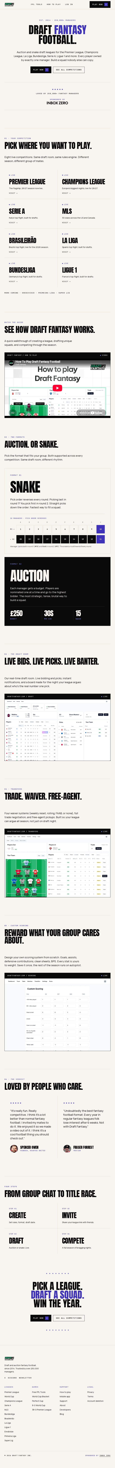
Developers (65, 1409)
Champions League (13, 1401)
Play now (97, 4)
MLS (6, 1409)
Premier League (11, 1392)
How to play (54, 4)
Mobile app (65, 1396)
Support (63, 1401)
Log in (69, 4)
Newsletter (25, 1378)
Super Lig (8, 1440)
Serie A (7, 1405)
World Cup (9, 1396)
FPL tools (36, 4)
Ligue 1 (7, 1427)
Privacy (90, 1392)
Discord (12, 1378)
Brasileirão (9, 1418)
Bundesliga (9, 1414)
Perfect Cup (37, 1401)
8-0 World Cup (38, 1405)
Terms (90, 1396)
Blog (62, 1414)
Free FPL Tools (38, 1392)
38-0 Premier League (41, 1409)
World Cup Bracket (40, 1396)
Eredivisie (8, 1431)
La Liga (7, 1423)
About (62, 1405)
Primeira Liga (10, 1436)
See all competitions (69, 70)
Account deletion (95, 1401)
